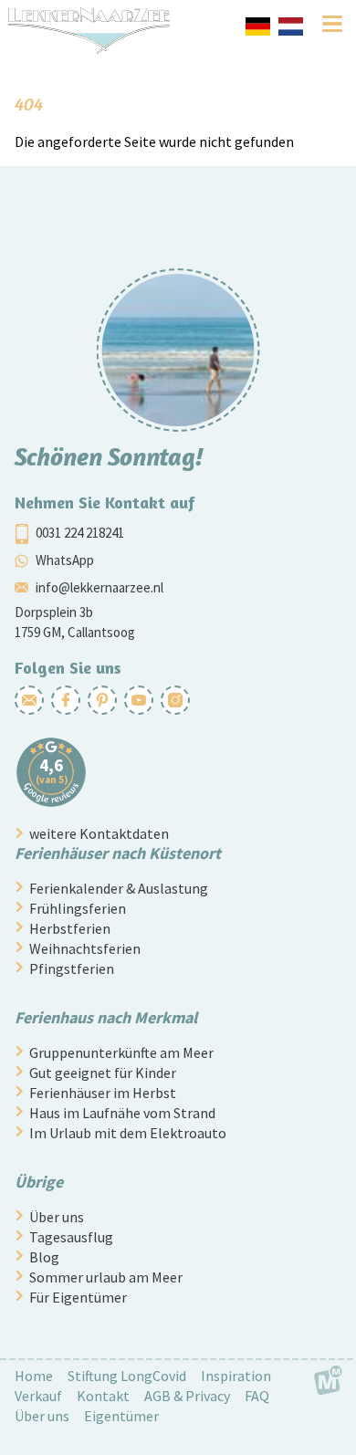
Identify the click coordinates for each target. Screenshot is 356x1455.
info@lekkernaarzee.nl (99, 586)
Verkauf (38, 1396)
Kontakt (103, 1396)
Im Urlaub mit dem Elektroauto (127, 1133)
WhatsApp (65, 559)
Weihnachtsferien (85, 948)
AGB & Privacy (187, 1396)
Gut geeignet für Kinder (102, 1072)
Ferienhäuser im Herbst (102, 1092)
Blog (44, 1257)
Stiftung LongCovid (127, 1375)
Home (34, 1375)
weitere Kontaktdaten (99, 833)
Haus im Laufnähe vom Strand (122, 1113)
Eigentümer (121, 1416)
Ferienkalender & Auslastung (118, 888)
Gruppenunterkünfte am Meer (121, 1052)
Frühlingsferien (77, 908)
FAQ (257, 1396)
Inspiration (236, 1375)
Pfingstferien (71, 968)
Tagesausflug (71, 1237)
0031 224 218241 (80, 531)
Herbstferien (69, 928)
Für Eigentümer (78, 1297)
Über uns (56, 1217)
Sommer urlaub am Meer (106, 1277)
